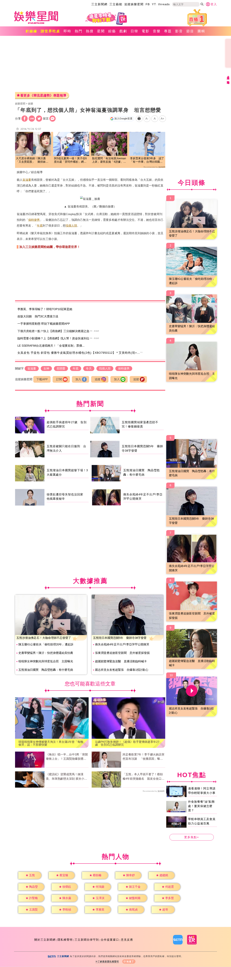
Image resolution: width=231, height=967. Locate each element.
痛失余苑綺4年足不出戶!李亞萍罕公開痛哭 (122, 644)
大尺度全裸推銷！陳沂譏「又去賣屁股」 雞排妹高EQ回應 (32, 160)
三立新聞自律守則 (87, 939)
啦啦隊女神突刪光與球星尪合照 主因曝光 (45, 661)
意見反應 (127, 939)
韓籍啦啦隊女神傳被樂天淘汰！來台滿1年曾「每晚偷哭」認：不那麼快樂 (50, 743)
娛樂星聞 (20, 103)
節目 (190, 31)
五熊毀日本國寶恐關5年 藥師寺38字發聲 (119, 637)
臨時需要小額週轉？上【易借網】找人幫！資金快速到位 (53, 338)
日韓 (134, 31)
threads (164, 4)
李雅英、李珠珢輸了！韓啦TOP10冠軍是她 (44, 309)
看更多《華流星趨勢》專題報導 (43, 95)
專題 (168, 31)
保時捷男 (34, 220)
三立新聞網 (99, 4)
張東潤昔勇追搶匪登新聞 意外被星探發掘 (122, 653)
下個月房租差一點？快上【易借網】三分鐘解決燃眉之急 (53, 331)
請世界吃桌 (50, 31)
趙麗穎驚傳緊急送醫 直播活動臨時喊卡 (121, 661)
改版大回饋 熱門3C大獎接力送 (37, 316)
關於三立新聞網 (45, 939)
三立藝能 (115, 4)
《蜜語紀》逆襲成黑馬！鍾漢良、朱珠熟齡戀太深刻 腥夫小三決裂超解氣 (66, 777)
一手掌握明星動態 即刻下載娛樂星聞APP (43, 323)
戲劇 (123, 31)
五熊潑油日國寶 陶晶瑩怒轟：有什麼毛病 (45, 669)
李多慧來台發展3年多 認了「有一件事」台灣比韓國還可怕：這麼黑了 (147, 160)
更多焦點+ (191, 837)
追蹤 (97, 379)
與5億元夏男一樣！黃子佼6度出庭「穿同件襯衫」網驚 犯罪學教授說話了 (71, 160)
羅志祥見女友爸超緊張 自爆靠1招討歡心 (121, 669)
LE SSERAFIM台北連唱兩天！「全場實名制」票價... (51, 345)
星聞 (101, 31)
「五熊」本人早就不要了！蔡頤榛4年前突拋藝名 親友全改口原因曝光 (143, 777)
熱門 (79, 31)
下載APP (42, 379)
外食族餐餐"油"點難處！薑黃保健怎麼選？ (201, 806)
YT (154, 4)
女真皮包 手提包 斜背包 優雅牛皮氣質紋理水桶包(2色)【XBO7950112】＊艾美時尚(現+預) (79, 352)
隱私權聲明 (65, 939)
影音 (179, 31)
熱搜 (90, 31)
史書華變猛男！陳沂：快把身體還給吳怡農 (45, 653)
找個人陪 (71, 225)
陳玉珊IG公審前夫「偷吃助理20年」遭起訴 (45, 644)
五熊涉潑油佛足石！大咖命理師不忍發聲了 (43, 637)
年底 (40, 225)
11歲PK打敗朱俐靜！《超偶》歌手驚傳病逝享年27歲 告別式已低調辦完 (127, 743)
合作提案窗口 (110, 939)
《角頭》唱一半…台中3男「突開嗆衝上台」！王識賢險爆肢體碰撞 (67, 757)
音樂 (157, 31)
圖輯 (201, 31)
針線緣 (31, 31)
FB (148, 4)
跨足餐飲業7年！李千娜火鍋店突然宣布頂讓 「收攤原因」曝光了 (143, 757)
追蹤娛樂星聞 (134, 4)
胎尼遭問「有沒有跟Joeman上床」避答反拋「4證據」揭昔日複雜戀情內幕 (109, 160)
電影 (145, 31)
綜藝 (112, 31)
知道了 (130, 961)
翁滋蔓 (26, 179)
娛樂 (30, 103)
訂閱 (59, 379)
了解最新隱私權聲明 (108, 961)
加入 (78, 379)
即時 (67, 31)
